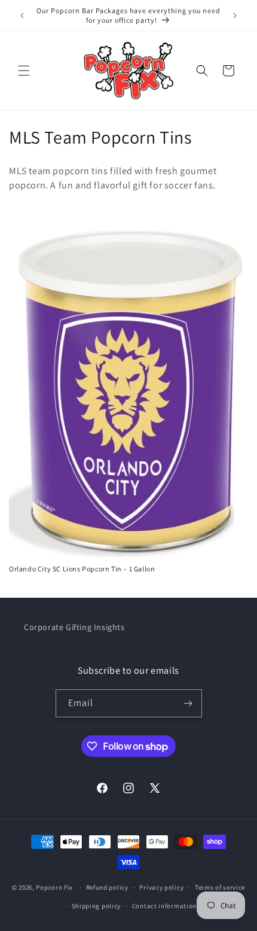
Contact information (164, 906)
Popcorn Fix (54, 887)
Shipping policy (96, 906)
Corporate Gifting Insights (74, 627)
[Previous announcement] (22, 15)
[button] (24, 70)
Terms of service (220, 887)
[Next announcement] (235, 15)
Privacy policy (161, 887)
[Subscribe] (188, 703)
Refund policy (107, 887)
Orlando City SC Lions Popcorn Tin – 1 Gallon (82, 568)
